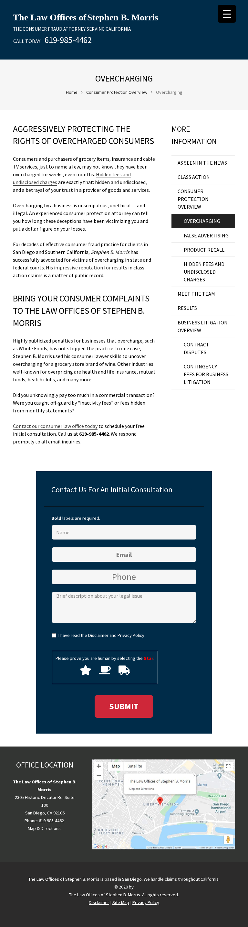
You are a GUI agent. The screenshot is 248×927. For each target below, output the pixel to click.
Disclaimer (98, 635)
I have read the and (101, 635)
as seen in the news (202, 162)
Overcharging (202, 221)
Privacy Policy (131, 635)
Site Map (120, 902)
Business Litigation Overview (203, 326)
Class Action (194, 177)
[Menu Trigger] (227, 14)
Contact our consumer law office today (55, 426)
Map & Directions (44, 828)
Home (72, 92)
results (187, 308)
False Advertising (206, 235)
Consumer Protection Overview (116, 92)
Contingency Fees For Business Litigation (206, 374)
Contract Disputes (196, 348)
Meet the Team (196, 293)
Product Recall (204, 249)
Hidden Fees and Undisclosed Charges (204, 272)
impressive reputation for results (90, 267)
